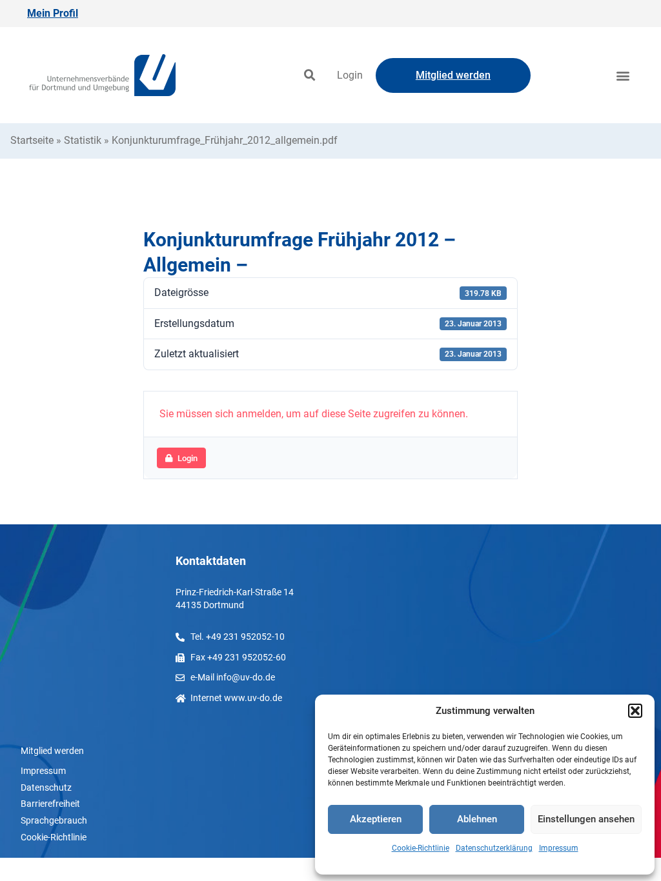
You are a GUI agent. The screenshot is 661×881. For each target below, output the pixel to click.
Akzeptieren (376, 819)
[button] (635, 710)
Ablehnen (477, 819)
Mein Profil (52, 13)
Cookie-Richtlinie (420, 848)
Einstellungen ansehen (586, 819)
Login (350, 75)
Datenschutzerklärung (494, 848)
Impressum (558, 848)
